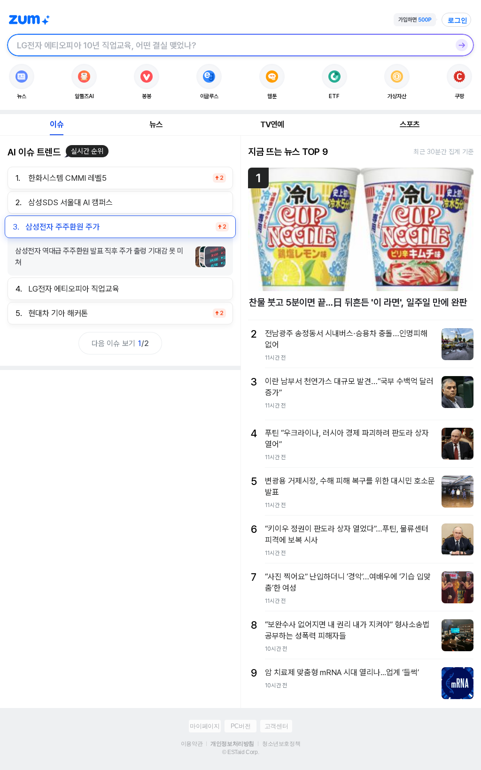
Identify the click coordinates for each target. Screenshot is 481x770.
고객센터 (276, 726)
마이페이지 (204, 726)
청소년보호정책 (281, 743)
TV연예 (272, 124)
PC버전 (240, 726)
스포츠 (410, 124)
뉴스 (156, 124)
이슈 (56, 124)
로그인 (457, 20)
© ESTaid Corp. (240, 752)
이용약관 (191, 743)
